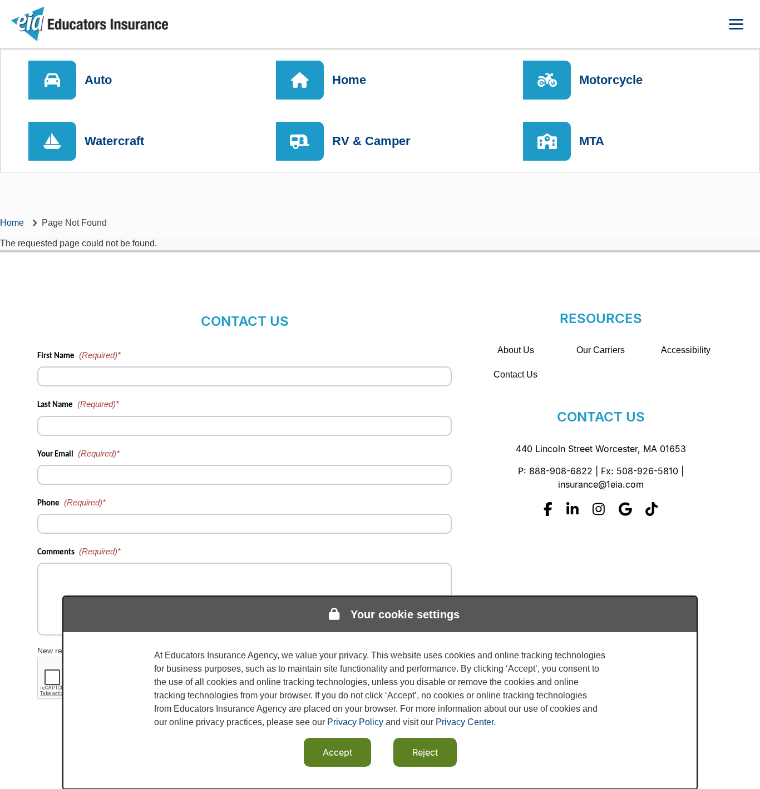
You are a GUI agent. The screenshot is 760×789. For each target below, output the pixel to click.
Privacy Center (464, 722)
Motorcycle (611, 80)
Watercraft (114, 141)
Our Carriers (600, 350)
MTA (591, 141)
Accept (337, 752)
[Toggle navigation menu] (736, 24)
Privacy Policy (355, 722)
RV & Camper (371, 141)
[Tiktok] (651, 509)
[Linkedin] (572, 509)
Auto (98, 80)
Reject (425, 752)
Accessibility (685, 350)
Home (349, 80)
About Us (515, 350)
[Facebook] (548, 509)
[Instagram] (599, 509)
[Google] (625, 509)
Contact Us (515, 374)
